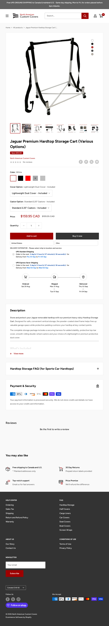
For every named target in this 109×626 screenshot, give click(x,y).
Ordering (10, 505)
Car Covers (64, 517)
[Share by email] (97, 162)
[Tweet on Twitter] (92, 162)
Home (8, 28)
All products (18, 28)
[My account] (95, 15)
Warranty (10, 521)
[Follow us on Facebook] (8, 599)
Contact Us (11, 548)
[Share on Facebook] (81, 162)
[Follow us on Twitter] (13, 599)
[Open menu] (7, 16)
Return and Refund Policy (17, 517)
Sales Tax (10, 509)
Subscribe (14, 573)
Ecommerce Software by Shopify (18, 617)
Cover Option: (32, 187)
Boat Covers (64, 526)
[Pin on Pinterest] (86, 162)
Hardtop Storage (66, 505)
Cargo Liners (65, 513)
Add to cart (32, 236)
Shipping (9, 513)
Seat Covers (64, 521)
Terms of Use (65, 544)
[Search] (85, 16)
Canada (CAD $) (13, 588)
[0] (101, 16)
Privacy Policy (65, 548)
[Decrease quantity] (24, 226)
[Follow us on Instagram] (18, 599)
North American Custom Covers (22, 158)
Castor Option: (32, 201)
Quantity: (14, 225)
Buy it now (77, 236)
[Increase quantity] (39, 226)
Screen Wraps (65, 530)
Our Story (10, 544)
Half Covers (64, 509)
